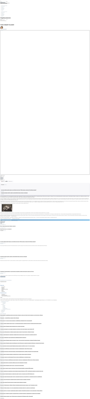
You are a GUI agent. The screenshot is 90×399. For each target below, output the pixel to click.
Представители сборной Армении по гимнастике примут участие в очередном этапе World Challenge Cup (17, 373)
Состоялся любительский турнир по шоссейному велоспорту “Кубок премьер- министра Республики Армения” (18, 241)
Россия (4, 305)
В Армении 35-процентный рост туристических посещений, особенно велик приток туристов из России (17, 271)
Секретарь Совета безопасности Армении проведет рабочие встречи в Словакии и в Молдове (15, 379)
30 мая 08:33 (2, 369)
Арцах (4, 303)
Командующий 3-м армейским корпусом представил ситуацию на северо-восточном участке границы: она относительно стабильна (21, 315)
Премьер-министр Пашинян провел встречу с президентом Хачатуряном (12, 365)
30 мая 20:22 (2, 333)
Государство (3, 6)
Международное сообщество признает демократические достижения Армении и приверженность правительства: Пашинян (20, 393)
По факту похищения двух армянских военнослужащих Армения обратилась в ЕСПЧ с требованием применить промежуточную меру (21, 371)
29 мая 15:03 (2, 386)
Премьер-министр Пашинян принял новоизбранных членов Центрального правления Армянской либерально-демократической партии (22, 343)
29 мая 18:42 (2, 372)
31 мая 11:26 (2, 319)
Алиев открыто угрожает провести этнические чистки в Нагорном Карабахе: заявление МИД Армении (16, 368)
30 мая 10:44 (2, 361)
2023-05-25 (1, 258)
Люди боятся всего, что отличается (5, 280)
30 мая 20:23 (2, 330)
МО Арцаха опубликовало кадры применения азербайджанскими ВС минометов (13, 337)
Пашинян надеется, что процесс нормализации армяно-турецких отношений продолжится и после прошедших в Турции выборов (21, 390)
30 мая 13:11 (2, 347)
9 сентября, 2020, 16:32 (3, 29)
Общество (3, 8)
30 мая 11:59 (2, 358)
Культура (3, 9)
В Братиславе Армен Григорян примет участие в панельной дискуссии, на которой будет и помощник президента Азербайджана (21, 376)
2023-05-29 (2, 191)
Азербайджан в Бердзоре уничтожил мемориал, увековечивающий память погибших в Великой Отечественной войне (19, 351)
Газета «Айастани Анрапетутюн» (6, 295)
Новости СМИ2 (2, 223)
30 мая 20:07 (2, 344)
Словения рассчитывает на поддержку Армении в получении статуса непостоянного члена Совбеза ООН (17, 329)
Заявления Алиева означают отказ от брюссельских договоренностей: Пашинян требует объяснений (16, 396)
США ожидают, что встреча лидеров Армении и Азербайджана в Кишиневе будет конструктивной (16, 320)
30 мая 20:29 (2, 327)
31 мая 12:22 (2, 316)
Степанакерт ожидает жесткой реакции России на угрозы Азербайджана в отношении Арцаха (15, 357)
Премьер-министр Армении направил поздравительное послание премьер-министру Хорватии (15, 354)
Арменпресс (3, 294)
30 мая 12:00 (2, 355)
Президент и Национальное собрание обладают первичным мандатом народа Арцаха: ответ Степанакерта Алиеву (18, 385)
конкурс (10, 220)
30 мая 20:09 (2, 341)
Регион (2, 7)
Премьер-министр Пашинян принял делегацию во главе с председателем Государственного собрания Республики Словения (20, 340)
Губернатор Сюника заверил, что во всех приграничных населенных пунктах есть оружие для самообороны (17, 387)
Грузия (4, 306)
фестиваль (16, 220)
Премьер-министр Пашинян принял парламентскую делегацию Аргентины (12, 326)
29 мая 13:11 (2, 389)
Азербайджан (5, 308)
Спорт (2, 10)
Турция (4, 307)
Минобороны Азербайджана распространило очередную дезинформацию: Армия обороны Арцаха (16, 348)
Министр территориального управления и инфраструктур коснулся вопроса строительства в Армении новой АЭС (18, 334)
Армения (4, 220)
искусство (7, 220)
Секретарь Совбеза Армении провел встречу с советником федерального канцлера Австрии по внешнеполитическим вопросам (20, 323)
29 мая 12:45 (2, 397)
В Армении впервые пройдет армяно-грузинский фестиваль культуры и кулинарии (14, 192)
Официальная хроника (4, 5)
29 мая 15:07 (2, 383)
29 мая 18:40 (2, 375)
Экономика (3, 291)
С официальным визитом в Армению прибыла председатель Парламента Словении (13, 362)
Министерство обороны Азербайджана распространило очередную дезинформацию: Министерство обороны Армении (19, 359)
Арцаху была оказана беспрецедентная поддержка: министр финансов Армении (13, 382)
